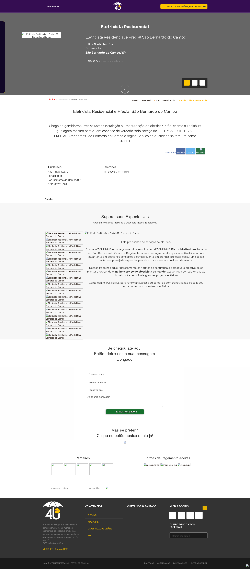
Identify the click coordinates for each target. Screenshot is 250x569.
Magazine (93, 521)
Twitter (190, 152)
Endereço (54, 167)
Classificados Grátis (100, 528)
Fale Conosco (180, 563)
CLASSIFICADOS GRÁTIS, (184, 6)
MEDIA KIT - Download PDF (55, 549)
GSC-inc (92, 515)
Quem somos (163, 563)
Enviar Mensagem (126, 411)
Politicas (149, 563)
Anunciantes (52, 6)
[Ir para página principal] (117, 9)
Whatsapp (200, 152)
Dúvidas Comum (199, 563)
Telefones (109, 167)
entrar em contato (59, 488)
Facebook (181, 152)
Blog (90, 535)
